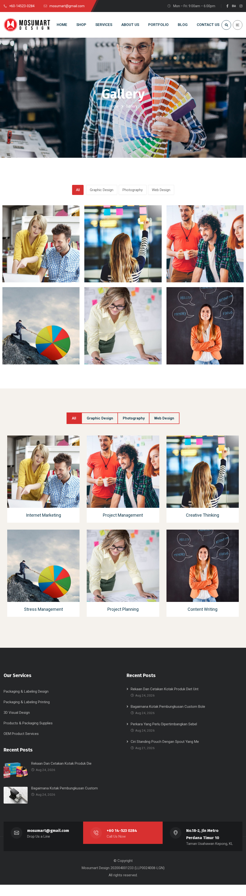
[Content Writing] (201, 566)
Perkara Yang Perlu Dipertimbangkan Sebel (164, 724)
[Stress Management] (42, 566)
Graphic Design (101, 190)
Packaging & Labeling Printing (27, 702)
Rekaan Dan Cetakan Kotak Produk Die (61, 763)
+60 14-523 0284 (122, 830)
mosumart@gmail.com (48, 830)
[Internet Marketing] (42, 472)
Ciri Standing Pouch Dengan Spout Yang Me (165, 741)
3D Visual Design (17, 712)
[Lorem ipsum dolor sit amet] (40, 244)
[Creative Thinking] (201, 472)
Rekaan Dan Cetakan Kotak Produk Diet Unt (164, 689)
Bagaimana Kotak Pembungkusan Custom (64, 788)
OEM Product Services (21, 734)
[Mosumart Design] (28, 25)
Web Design (161, 190)
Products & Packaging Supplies (28, 723)
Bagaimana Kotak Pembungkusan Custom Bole (168, 706)
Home (114, 106)
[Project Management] (122, 472)
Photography (133, 190)
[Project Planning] (122, 566)
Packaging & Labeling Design (26, 691)
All (78, 190)
